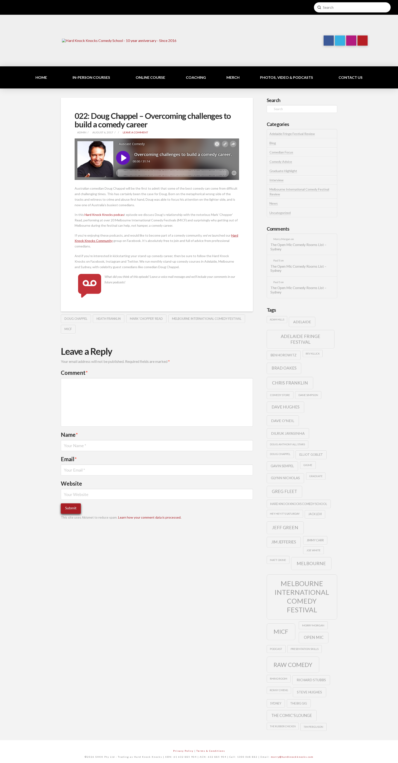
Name (69, 434)
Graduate (315, 476)
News (273, 203)
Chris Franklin (290, 382)
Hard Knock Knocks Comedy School (298, 504)
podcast (276, 649)
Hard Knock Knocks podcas (104, 215)
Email (69, 459)
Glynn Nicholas (285, 478)
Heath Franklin (109, 318)
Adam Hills (277, 319)
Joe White (314, 550)
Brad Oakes (284, 368)
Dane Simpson (308, 395)
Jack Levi (315, 514)
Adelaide (302, 322)
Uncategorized (280, 213)
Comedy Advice (280, 162)
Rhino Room (278, 678)
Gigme (307, 465)
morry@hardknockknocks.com (292, 756)
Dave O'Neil (282, 420)
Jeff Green (285, 527)
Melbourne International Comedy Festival (206, 318)
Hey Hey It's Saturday (285, 513)
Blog (272, 143)
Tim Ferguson (313, 726)
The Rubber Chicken (283, 726)
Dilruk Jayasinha (288, 433)
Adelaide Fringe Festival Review (292, 134)
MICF (68, 329)
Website (71, 483)
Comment (74, 372)
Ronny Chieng (279, 690)
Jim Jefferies (283, 542)
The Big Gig (298, 703)
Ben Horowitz (283, 355)
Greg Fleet (284, 491)
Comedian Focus (281, 152)
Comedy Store (280, 395)
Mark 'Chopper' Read (146, 318)
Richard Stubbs (311, 680)
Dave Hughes (285, 407)
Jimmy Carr (315, 540)
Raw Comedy (293, 664)
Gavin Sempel (282, 466)
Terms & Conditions (210, 750)
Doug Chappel (75, 318)
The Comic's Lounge (291, 715)
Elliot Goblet (311, 454)
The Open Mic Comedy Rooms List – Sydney (298, 247)
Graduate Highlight (283, 171)
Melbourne (311, 563)
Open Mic (314, 637)
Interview (276, 180)
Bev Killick (313, 353)
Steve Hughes (309, 692)
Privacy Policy (183, 750)
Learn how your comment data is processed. (149, 517)
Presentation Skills (305, 649)
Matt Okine (278, 560)
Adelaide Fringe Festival (300, 339)
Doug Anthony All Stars (287, 444)
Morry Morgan (313, 625)
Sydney (275, 703)
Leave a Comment (135, 132)
